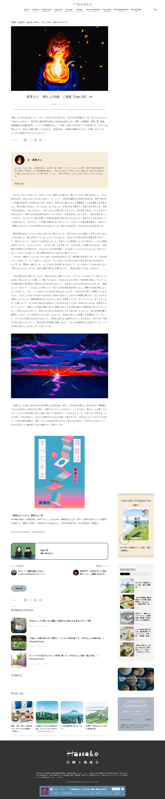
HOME (13, 22)
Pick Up (17, 693)
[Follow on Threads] (97, 762)
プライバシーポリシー (142, 725)
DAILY (125, 574)
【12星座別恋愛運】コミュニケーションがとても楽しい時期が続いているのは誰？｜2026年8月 (81, 793)
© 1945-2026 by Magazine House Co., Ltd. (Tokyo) (82, 782)
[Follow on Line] (91, 762)
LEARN (54, 104)
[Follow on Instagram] (68, 762)
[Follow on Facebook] (74, 762)
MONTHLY (146, 574)
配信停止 (149, 719)
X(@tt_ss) (19, 183)
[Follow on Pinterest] (85, 762)
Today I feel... (59, 789)
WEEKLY (135, 574)
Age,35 (29, 22)
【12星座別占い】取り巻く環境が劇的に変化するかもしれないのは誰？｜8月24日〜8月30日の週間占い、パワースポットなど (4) (89, 789)
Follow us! (136, 685)
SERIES (21, 22)
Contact (60, 777)
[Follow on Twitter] (79, 762)
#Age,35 (18, 588)
